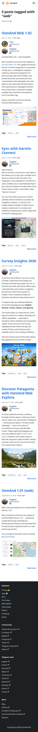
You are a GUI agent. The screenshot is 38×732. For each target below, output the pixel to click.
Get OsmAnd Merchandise (12, 714)
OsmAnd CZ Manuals (10, 711)
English (4, 661)
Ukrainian (6, 675)
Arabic (4, 688)
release (10, 133)
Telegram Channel (9, 646)
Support (5, 717)
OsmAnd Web (9, 537)
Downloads (6, 607)
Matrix (4, 649)
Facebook (5, 639)
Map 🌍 (5, 593)
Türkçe (4, 692)
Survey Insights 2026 (19, 261)
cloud (23, 245)
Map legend (6, 603)
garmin (10, 245)
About (4, 617)
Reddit (4, 636)
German (5, 668)
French (4, 665)
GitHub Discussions (9, 629)
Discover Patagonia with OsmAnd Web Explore (18, 393)
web (17, 133)
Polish (4, 678)
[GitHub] (10, 46)
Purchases (6, 600)
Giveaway (5, 614)
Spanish (5, 682)
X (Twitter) (6, 632)
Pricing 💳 (6, 590)
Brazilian (5, 685)
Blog (3, 704)
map (19, 373)
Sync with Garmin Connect (16, 150)
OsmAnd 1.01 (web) (18, 490)
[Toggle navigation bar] (3, 3)
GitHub (4, 707)
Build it (4, 610)
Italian (4, 672)
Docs (4, 597)
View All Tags (7, 21)
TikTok (4, 643)
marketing (11, 373)
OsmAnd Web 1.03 (17, 33)
